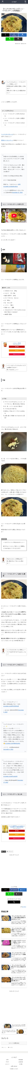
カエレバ (19, 344)
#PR (19, 184)
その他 (4, 851)
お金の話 (21, 1061)
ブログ (7, 1061)
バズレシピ (10, 851)
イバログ (14, 1)
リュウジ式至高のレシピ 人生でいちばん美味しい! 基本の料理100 (17, 826)
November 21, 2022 (17, 192)
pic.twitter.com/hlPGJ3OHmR (11, 706)
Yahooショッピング (16, 354)
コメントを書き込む (14, 1043)
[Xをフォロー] (14, 902)
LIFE (7, 1059)
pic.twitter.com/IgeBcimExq (10, 186)
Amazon (16, 350)
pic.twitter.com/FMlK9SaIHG (12, 743)
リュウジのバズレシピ (7, 134)
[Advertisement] (14, 59)
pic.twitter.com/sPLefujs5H (10, 776)
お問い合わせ (14, 1066)
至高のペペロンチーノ (7, 140)
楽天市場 (16, 346)
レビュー (7, 1064)
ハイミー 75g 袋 (17, 343)
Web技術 (21, 1059)
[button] (18, 39)
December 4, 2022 (8, 749)
